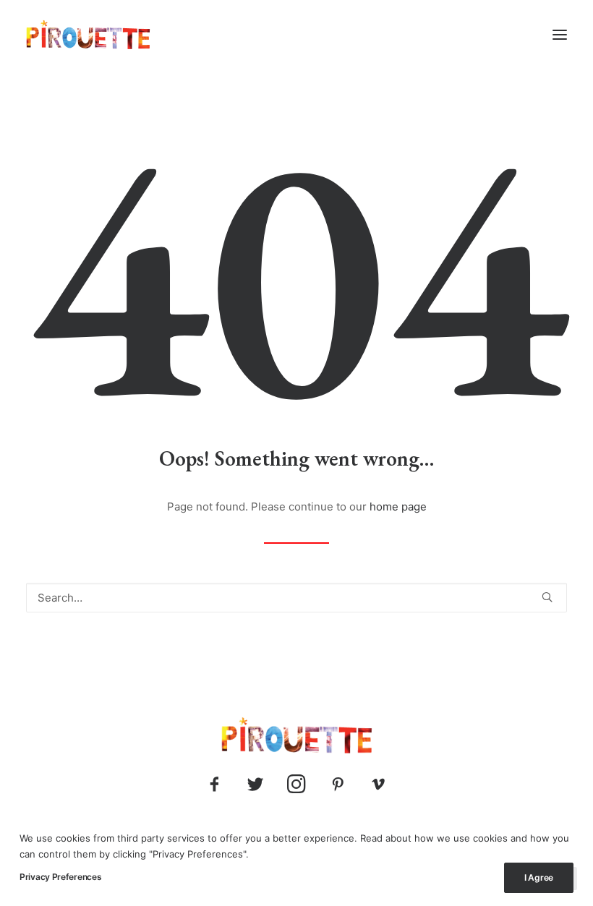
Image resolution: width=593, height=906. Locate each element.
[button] (559, 34)
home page (398, 506)
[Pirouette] (88, 35)
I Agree (538, 877)
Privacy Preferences (60, 876)
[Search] (296, 597)
